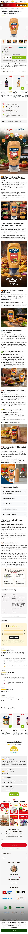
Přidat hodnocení (14, 637)
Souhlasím (14, 930)
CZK (21, 1)
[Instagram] (15, 882)
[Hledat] (8, 5)
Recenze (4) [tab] (18, 121)
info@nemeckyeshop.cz (14, 879)
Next (27, 82)
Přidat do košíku (19, 57)
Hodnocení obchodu (14, 742)
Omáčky (13, 594)
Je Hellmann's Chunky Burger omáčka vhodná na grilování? (14, 492)
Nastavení (14, 927)
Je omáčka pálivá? (14, 504)
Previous (1, 82)
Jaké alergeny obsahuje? (14, 498)
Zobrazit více (14, 794)
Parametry (10, 121)
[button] (10, 88)
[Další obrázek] (26, 28)
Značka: (15, 71)
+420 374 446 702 (14, 877)
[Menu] (2, 5)
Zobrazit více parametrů (13, 616)
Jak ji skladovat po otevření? (14, 514)
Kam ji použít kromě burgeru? (14, 509)
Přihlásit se (14, 845)
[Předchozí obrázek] (1, 28)
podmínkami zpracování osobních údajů (13, 848)
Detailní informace (5, 68)
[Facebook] (12, 882)
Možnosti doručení (22, 47)
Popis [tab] (3, 121)
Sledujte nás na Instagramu (14, 801)
